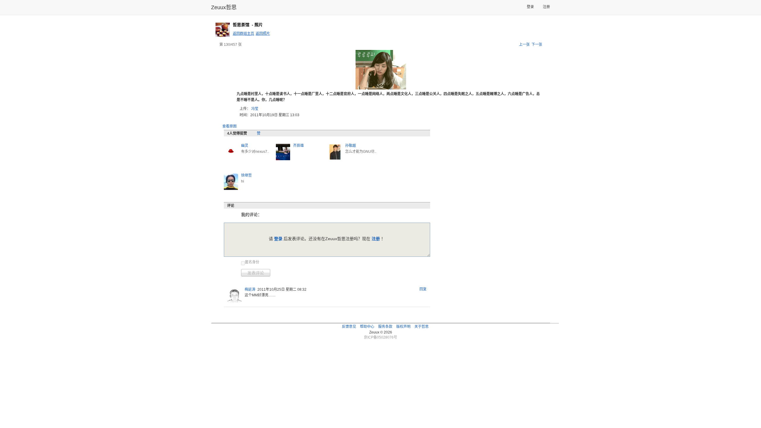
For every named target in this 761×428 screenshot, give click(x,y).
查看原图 (229, 126)
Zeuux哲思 (224, 7)
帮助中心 (367, 327)
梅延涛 (250, 289)
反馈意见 (349, 327)
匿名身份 (252, 262)
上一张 (524, 45)
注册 (546, 7)
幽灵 (244, 146)
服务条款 (385, 327)
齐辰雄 (298, 146)
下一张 (537, 45)
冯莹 (254, 109)
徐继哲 (246, 175)
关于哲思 (421, 327)
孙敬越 (350, 146)
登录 (530, 7)
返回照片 (263, 34)
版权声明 (403, 327)
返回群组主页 (243, 34)
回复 (423, 289)
